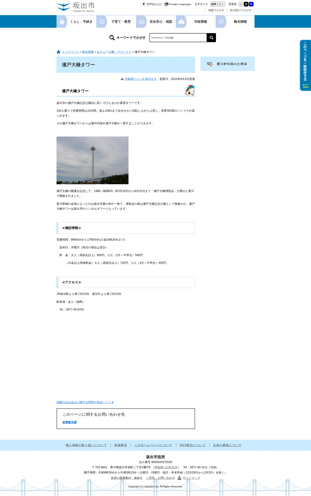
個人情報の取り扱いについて (86, 445)
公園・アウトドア (120, 51)
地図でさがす (216, 10)
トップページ (70, 51)
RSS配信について (193, 445)
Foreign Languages (180, 4)
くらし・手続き (81, 21)
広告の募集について (227, 445)
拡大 (221, 4)
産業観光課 (69, 422)
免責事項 (120, 445)
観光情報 (240, 21)
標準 (213, 4)
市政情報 (200, 21)
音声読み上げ (154, 4)
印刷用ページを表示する (141, 79)
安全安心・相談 (161, 21)
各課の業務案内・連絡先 (127, 477)
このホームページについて (153, 445)
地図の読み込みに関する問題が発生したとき (85, 402)
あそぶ (101, 51)
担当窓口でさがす (241, 10)
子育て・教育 (121, 21)
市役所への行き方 (165, 467)
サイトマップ (191, 477)
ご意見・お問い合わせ (160, 477)
